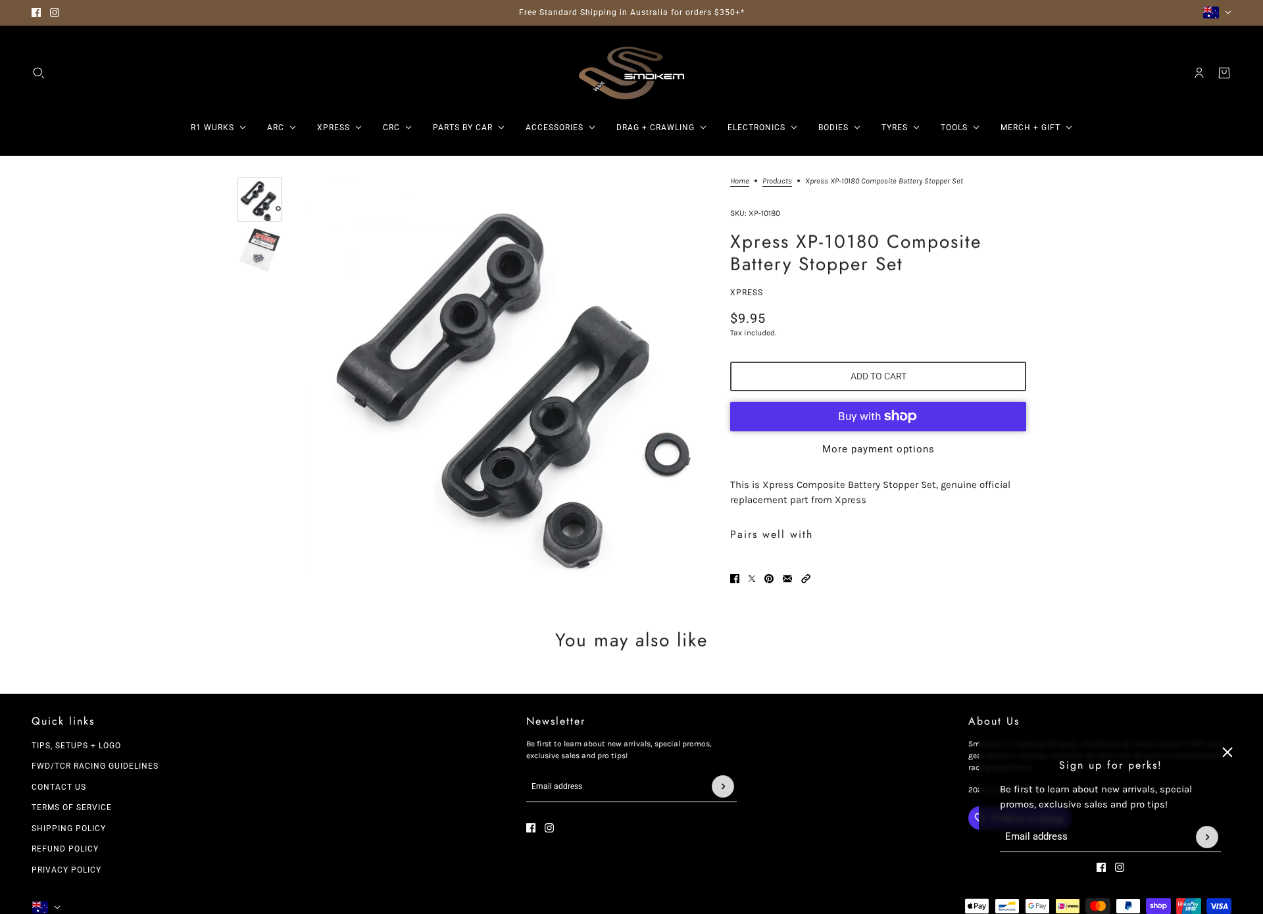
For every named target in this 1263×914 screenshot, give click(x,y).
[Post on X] (752, 579)
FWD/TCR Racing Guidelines (95, 766)
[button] (806, 578)
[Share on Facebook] (735, 578)
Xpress (746, 292)
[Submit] (1207, 837)
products (777, 181)
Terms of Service (72, 807)
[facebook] (36, 12)
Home (739, 181)
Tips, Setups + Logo (76, 745)
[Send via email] (787, 578)
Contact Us (59, 787)
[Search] (39, 73)
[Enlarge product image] (502, 376)
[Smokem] (631, 73)
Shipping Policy (69, 828)
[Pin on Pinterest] (769, 578)
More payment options (878, 449)
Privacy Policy (66, 870)
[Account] (1199, 73)
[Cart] (1224, 73)
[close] (1227, 752)
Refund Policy (65, 849)
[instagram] (54, 12)
